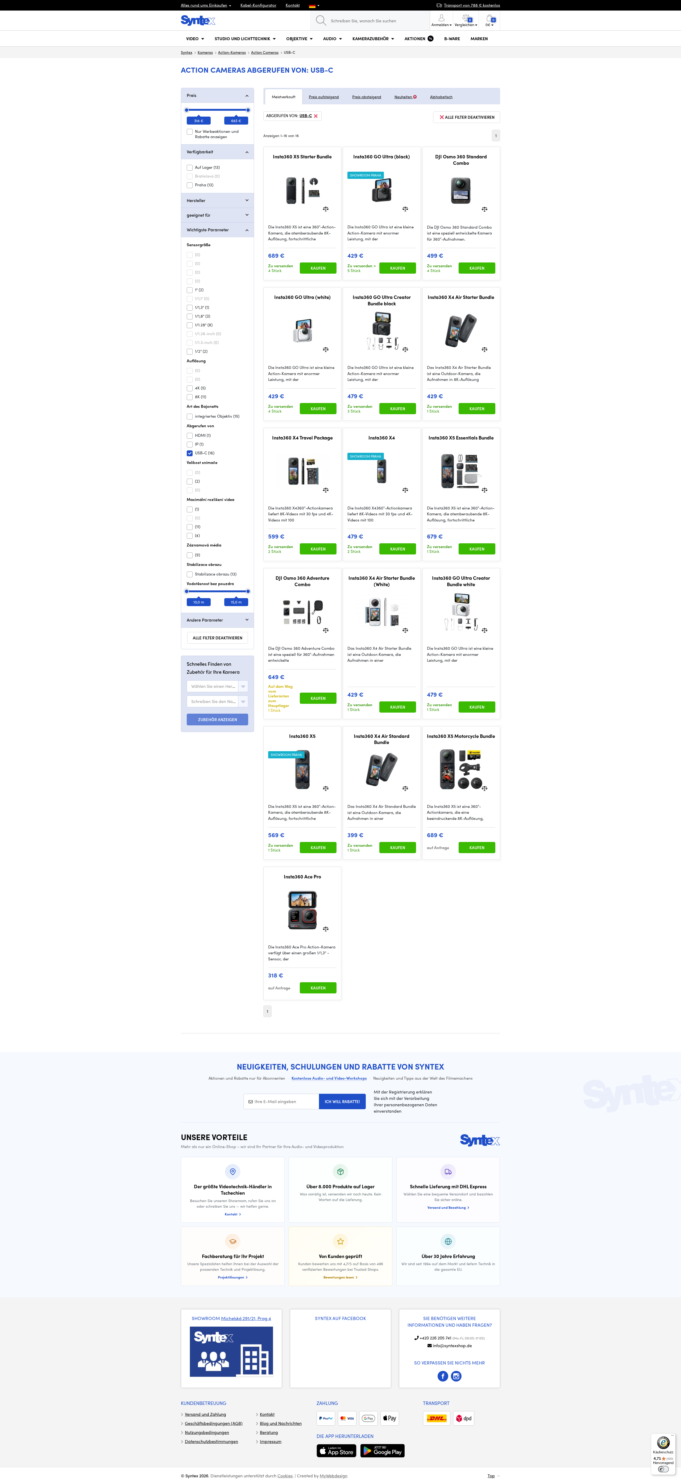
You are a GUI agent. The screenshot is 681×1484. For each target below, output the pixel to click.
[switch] (663, 1469)
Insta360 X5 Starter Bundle (302, 156)
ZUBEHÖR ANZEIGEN (217, 719)
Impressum (270, 1441)
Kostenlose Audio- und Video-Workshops (329, 1078)
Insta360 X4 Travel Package (302, 437)
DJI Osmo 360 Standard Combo (461, 159)
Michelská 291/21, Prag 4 (246, 1318)
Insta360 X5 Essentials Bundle (461, 437)
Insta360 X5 (302, 736)
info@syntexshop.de (452, 1345)
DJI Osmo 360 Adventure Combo (302, 581)
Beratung (269, 1432)
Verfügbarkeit (200, 152)
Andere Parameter (205, 620)
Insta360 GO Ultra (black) (381, 156)
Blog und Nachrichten (281, 1423)
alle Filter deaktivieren (217, 638)
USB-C (306, 115)
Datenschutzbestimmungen (211, 1441)
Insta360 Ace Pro (302, 876)
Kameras (205, 52)
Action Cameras (265, 52)
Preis (191, 95)
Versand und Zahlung (205, 1414)
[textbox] (213, 686)
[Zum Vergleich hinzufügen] (326, 208)
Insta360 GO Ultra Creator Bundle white (461, 581)
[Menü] (672, 1436)
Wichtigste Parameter (208, 230)
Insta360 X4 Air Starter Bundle (461, 297)
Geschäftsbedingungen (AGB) (214, 1423)
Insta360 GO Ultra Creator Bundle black (382, 300)
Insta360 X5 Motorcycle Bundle (461, 736)
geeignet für (198, 215)
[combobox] (217, 686)
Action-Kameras (232, 52)
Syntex (186, 52)
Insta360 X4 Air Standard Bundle (381, 739)
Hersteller (196, 200)
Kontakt (293, 5)
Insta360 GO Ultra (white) (302, 297)
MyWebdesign (333, 1476)
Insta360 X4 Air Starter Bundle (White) (381, 581)
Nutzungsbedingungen (207, 1432)
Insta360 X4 (381, 437)
